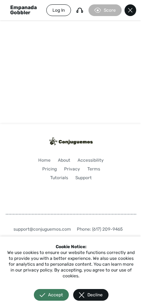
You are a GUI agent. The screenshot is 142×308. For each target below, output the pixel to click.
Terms (93, 169)
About (64, 160)
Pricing (49, 169)
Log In (58, 10)
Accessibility (91, 160)
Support (83, 177)
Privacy (72, 169)
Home (44, 160)
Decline (95, 294)
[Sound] (80, 10)
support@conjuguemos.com (42, 229)
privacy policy (37, 270)
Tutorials (59, 177)
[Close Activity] (130, 10)
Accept (55, 294)
